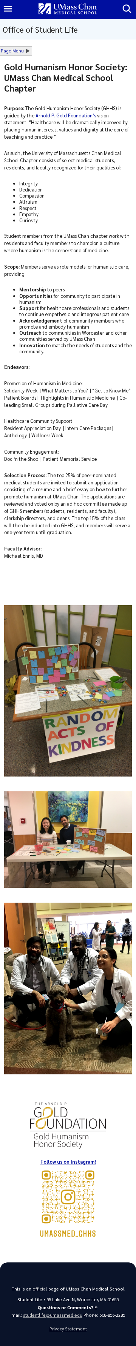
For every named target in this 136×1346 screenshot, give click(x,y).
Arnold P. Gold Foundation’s (66, 115)
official (39, 1289)
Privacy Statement (68, 1329)
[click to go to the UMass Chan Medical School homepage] (67, 9)
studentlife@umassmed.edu (52, 1315)
